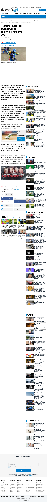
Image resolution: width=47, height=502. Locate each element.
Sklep (44, 7)
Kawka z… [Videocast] (24, 20)
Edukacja (19, 485)
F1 (7, 16)
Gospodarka (12, 485)
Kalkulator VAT (39, 487)
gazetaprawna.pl (39, 7)
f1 (9, 22)
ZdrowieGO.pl (31, 7)
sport (6, 22)
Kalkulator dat (38, 482)
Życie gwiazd (19, 488)
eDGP (2, 485)
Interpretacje (3, 490)
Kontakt (3, 496)
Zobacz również (20, 139)
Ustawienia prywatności (21, 498)
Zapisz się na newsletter (9, 45)
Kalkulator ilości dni (39, 484)
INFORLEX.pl (22, 7)
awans (7, 194)
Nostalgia (10, 20)
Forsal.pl (2, 487)
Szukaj (43, 10)
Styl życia (27, 491)
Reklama (12, 496)
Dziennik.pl (12, 480)
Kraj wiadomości (22, 217)
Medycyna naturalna (30, 487)
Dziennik (2, 22)
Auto (11, 482)
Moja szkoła (19, 487)
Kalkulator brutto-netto (40, 490)
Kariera (17, 496)
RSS (30, 498)
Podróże (11, 491)
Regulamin (23, 496)
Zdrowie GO (16, 20)
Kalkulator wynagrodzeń (40, 491)
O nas (7, 496)
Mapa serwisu (41, 496)
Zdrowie (11, 490)
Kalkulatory (38, 480)
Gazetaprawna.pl (4, 484)
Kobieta (18, 482)
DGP (27, 7)
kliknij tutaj (30, 475)
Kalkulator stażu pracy (40, 485)
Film (18, 490)
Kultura (18, 493)
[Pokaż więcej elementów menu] (45, 13)
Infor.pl (2, 482)
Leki (26, 485)
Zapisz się (23, 470)
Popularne (14, 217)
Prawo (27, 482)
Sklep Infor (3, 491)
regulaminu (24, 466)
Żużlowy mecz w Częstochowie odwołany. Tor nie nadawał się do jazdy (21, 133)
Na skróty (3, 480)
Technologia (12, 484)
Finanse (27, 484)
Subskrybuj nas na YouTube (9, 42)
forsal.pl (16, 7)
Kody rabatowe (20, 484)
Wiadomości (12, 487)
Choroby (27, 488)
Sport (3, 16)
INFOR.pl (12, 7)
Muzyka (18, 491)
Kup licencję (17, 189)
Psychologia (28, 490)
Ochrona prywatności (31, 496)
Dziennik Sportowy (34, 20)
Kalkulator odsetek (39, 488)
